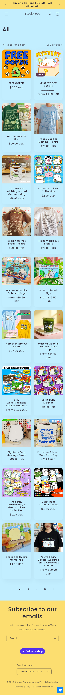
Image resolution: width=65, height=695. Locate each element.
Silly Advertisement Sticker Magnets (16, 402)
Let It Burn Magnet (48, 401)
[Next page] (53, 589)
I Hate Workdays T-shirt (48, 242)
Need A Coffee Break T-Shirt (16, 242)
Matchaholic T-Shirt (17, 138)
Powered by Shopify (32, 682)
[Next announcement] (59, 4)
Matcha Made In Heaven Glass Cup (48, 346)
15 (45, 588)
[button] (6, 14)
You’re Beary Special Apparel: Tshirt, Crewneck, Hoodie (48, 561)
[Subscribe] (55, 638)
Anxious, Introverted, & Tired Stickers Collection (17, 506)
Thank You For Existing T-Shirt (48, 140)
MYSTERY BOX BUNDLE (48, 84)
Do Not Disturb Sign (48, 292)
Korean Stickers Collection (48, 190)
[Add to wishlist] (27, 53)
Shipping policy (22, 687)
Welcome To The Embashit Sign (16, 292)
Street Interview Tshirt (16, 345)
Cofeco (18, 682)
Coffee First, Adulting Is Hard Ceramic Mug (16, 191)
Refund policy (51, 682)
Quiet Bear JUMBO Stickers (48, 503)
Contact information (43, 687)
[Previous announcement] (5, 4)
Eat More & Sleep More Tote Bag (48, 453)
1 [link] (11, 589)
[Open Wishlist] (60, 690)
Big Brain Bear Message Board (17, 453)
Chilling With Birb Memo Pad (17, 558)
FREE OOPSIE (16, 83)
